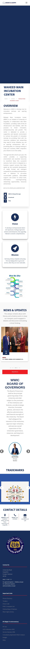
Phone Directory (7, 598)
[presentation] (2, 451)
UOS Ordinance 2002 (9, 629)
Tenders (5, 601)
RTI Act (5, 627)
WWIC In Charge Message (14, 194)
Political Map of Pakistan (10, 609)
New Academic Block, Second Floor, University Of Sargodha (5, 521)
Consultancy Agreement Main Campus (14, 635)
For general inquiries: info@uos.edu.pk (13, 582)
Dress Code (6, 604)
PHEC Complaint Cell (8, 606)
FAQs (9, 200)
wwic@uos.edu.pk (25, 519)
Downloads (11, 197)
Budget (5, 637)
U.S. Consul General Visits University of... (13, 359)
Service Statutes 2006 (9, 632)
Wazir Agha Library (8, 612)
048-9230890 (15, 518)
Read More (15, 372)
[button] (10, 368)
